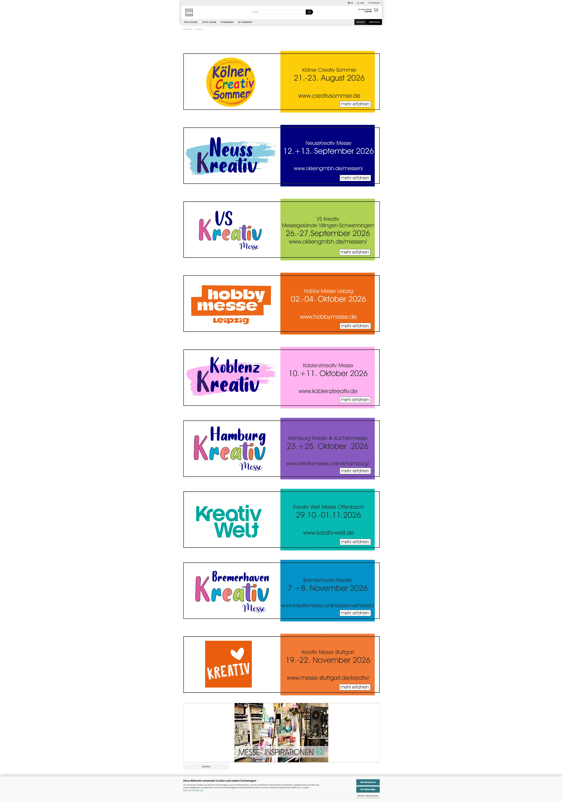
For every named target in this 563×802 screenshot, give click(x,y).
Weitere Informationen (368, 796)
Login (361, 3)
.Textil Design (209, 22)
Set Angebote (245, 22)
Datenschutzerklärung (193, 790)
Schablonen (227, 22)
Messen (360, 22)
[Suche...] (309, 12)
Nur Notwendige (368, 789)
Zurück (206, 766)
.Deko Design (190, 22)
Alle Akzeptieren (368, 782)
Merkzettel (375, 3)
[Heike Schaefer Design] (189, 12)
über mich (374, 22)
